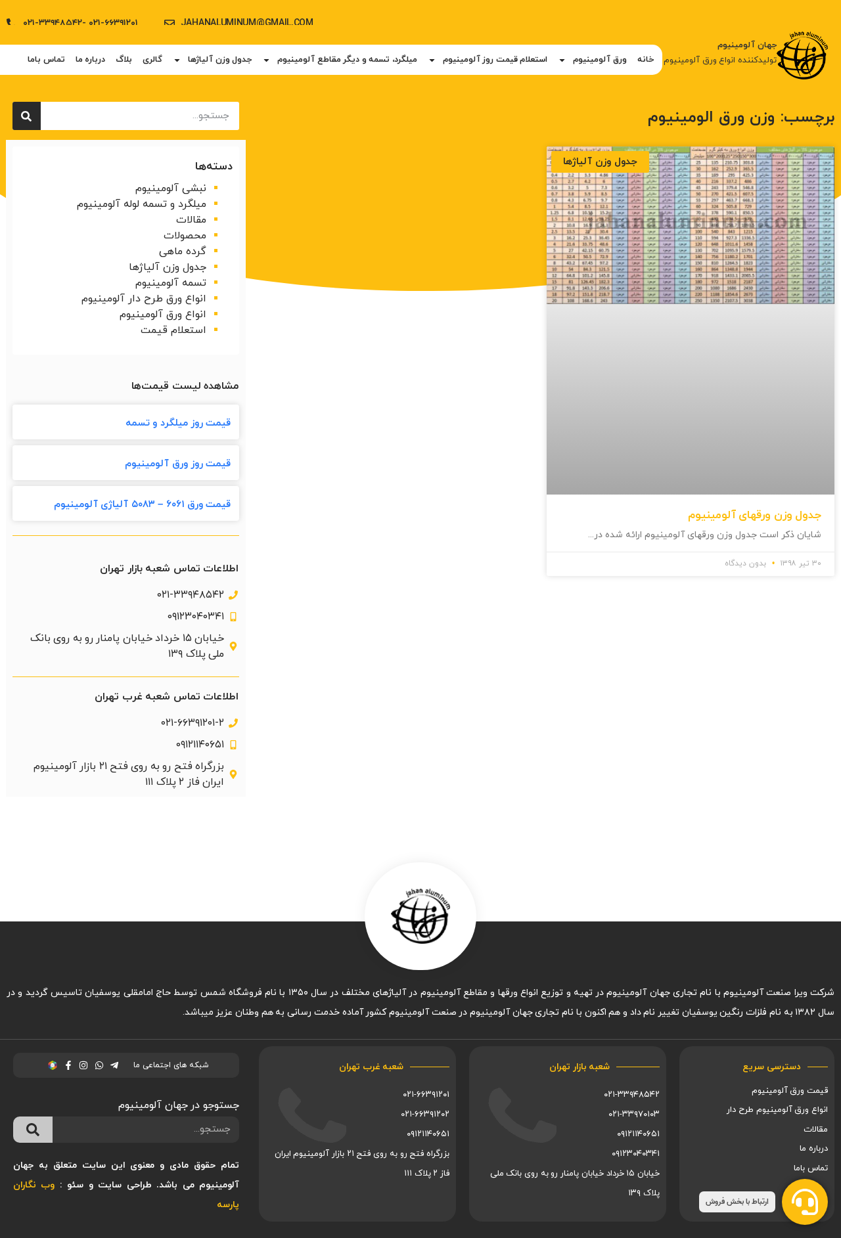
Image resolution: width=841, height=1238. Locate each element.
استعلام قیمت (173, 330)
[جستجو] (26, 116)
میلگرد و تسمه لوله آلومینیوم (141, 204)
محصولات (185, 236)
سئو (75, 1185)
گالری (152, 60)
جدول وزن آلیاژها (220, 60)
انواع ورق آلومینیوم (163, 314)
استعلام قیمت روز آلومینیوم (495, 60)
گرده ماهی (182, 251)
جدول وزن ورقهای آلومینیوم (754, 515)
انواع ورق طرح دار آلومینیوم (143, 299)
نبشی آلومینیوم (170, 188)
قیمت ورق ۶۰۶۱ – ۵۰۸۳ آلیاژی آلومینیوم (142, 505)
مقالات (191, 220)
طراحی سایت (124, 1185)
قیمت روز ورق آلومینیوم (178, 464)
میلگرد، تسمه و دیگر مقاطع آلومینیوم (347, 60)
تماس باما (46, 60)
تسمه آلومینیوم (170, 283)
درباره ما (91, 60)
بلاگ (124, 60)
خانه (645, 60)
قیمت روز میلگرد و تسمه (178, 423)
